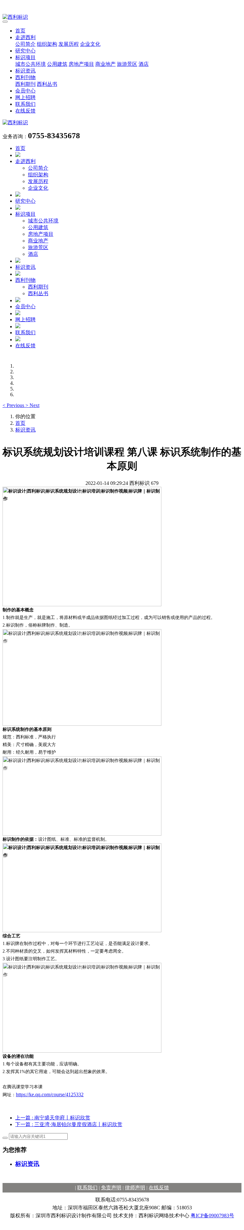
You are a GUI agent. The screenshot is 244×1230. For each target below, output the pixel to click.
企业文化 (90, 44)
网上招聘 (25, 97)
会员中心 (25, 90)
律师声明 (135, 1187)
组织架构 (47, 44)
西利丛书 (47, 84)
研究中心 (25, 50)
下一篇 (68, 1124)
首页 (20, 30)
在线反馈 (25, 110)
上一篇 (52, 1117)
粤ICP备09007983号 (212, 1215)
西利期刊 (25, 84)
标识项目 (25, 57)
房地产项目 (81, 64)
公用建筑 (57, 64)
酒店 (144, 64)
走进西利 (25, 37)
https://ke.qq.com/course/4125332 (50, 1094)
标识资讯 (25, 70)
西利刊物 (25, 77)
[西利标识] (122, 17)
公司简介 (25, 44)
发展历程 (68, 44)
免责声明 (111, 1187)
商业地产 (105, 64)
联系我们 (25, 104)
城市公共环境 (30, 64)
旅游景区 (127, 64)
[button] (14, 405)
